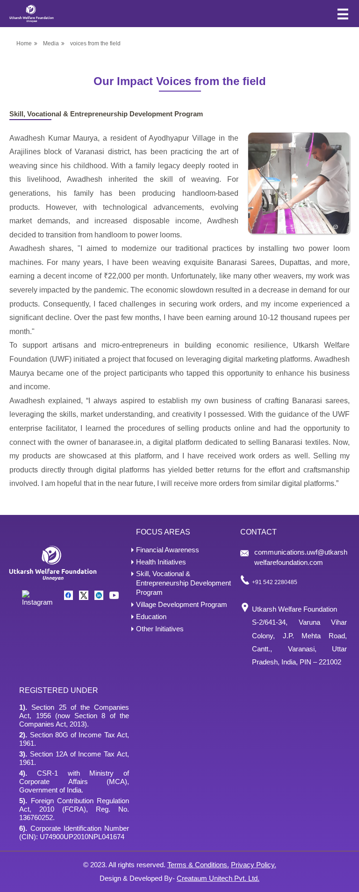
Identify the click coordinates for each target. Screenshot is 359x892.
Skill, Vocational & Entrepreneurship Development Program (183, 583)
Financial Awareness (167, 549)
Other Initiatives (160, 628)
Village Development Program (181, 604)
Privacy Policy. (253, 864)
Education (151, 616)
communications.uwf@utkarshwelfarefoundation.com (300, 557)
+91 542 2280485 (274, 582)
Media (51, 43)
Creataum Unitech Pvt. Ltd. (218, 878)
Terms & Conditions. (198, 864)
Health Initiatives (161, 561)
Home (24, 43)
